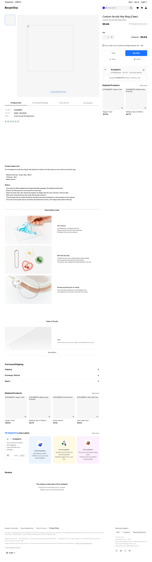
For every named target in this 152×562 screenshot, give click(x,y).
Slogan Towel (10, 420)
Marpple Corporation (11, 528)
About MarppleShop (27, 528)
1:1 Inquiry (126, 532)
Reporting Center (139, 532)
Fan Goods (23, 113)
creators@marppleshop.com (130, 546)
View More (52, 352)
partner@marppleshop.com (128, 543)
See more (95, 393)
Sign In (130, 2)
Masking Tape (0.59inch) (37, 420)
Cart (113, 53)
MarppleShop (9, 2)
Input (22, 455)
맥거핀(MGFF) (18, 110)
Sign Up (136, 2)
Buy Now (136, 53)
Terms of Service (41, 528)
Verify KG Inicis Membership (84, 543)
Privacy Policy (54, 528)
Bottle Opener (58, 420)
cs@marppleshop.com (140, 541)
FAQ (117, 532)
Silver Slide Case (83, 420)
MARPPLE (18, 2)
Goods (16, 113)
